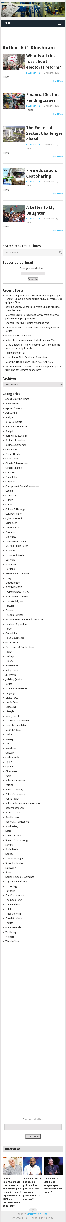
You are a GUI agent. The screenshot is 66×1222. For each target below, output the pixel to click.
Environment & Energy (17, 592)
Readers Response (14, 808)
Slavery (9, 844)
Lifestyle (9, 711)
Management (12, 716)
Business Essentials (15, 440)
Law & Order (11, 702)
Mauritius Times (37, 1214)
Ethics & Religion (14, 601)
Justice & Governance (16, 688)
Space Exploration (14, 863)
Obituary (9, 752)
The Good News (13, 900)
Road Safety (11, 826)
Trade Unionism (13, 913)
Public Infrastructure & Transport (22, 803)
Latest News (11, 697)
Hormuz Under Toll (15, 352)
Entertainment (12, 582)
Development (12, 527)
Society (9, 854)
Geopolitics (11, 633)
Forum (8, 628)
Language (10, 693)
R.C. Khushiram (33, 73)
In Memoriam (12, 665)
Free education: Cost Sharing (41, 173)
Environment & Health (16, 596)
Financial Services (14, 615)
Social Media (11, 849)
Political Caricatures (15, 780)
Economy (10, 550)
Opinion (9, 766)
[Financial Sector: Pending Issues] (13, 101)
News (8, 743)
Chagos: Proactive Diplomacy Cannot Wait (27, 323)
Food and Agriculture (16, 624)
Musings (9, 739)
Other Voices (11, 771)
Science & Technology (16, 840)
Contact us (19, 1218)
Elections (10, 569)
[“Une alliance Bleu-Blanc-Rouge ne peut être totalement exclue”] (53, 1166)
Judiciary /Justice (13, 679)
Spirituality (10, 867)
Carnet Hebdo (12, 454)
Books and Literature (16, 426)
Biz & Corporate (13, 421)
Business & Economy (16, 435)
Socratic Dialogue (14, 858)
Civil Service (11, 458)
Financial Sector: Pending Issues (42, 97)
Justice (8, 684)
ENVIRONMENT (13, 587)
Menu (8, 23)
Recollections (12, 817)
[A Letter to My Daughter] (13, 213)
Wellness (9, 936)
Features (9, 605)
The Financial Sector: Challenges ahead (44, 133)
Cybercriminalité (13, 518)
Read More (58, 81)
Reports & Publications (17, 821)
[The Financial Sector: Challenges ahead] (13, 134)
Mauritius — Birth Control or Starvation (26, 357)
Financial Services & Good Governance (25, 619)
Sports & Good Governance (19, 877)
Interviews (10, 674)
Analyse (9, 417)
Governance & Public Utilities (20, 647)
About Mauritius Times (17, 399)
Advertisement (12, 403)
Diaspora (10, 532)
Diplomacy (10, 536)
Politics (9, 785)
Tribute (9, 923)
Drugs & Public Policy (16, 546)
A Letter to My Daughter (40, 210)
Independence (12, 670)
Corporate (10, 481)
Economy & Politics (15, 555)
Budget (9, 431)
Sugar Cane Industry (16, 881)
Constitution (11, 477)
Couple (9, 490)
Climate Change (13, 467)
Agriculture (11, 412)
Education (10, 564)
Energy (9, 578)
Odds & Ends (12, 757)
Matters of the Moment (17, 720)
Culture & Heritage (15, 509)
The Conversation (14, 895)
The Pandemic (12, 904)
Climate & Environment (17, 463)
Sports (8, 872)
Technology (11, 886)
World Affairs (12, 941)
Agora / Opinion (13, 408)
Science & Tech (13, 835)
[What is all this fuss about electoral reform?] (13, 62)
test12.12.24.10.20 (43, 1218)
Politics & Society (14, 789)
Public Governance (15, 794)
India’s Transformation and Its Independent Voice (31, 340)
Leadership (11, 706)
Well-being (10, 932)
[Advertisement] (33, 31)
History (9, 661)
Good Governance (14, 638)
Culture (9, 500)
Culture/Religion (13, 513)
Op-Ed (8, 762)
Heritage (9, 656)
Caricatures (11, 449)
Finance (9, 610)
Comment (10, 472)
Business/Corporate (15, 444)
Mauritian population (16, 725)
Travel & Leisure (13, 918)
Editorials (10, 559)
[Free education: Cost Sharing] (13, 176)
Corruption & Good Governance (22, 486)
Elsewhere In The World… (18, 573)
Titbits (8, 909)
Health (8, 651)
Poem (8, 775)
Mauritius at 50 (13, 729)
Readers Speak (13, 812)
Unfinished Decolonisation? (19, 335)
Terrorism (10, 890)
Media (8, 734)
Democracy (11, 523)
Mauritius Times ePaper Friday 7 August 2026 (29, 362)
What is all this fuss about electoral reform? (43, 61)
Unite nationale (13, 927)
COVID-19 (10, 495)
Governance (11, 642)
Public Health (12, 798)
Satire (8, 831)
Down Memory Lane (15, 541)
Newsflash (10, 748)
